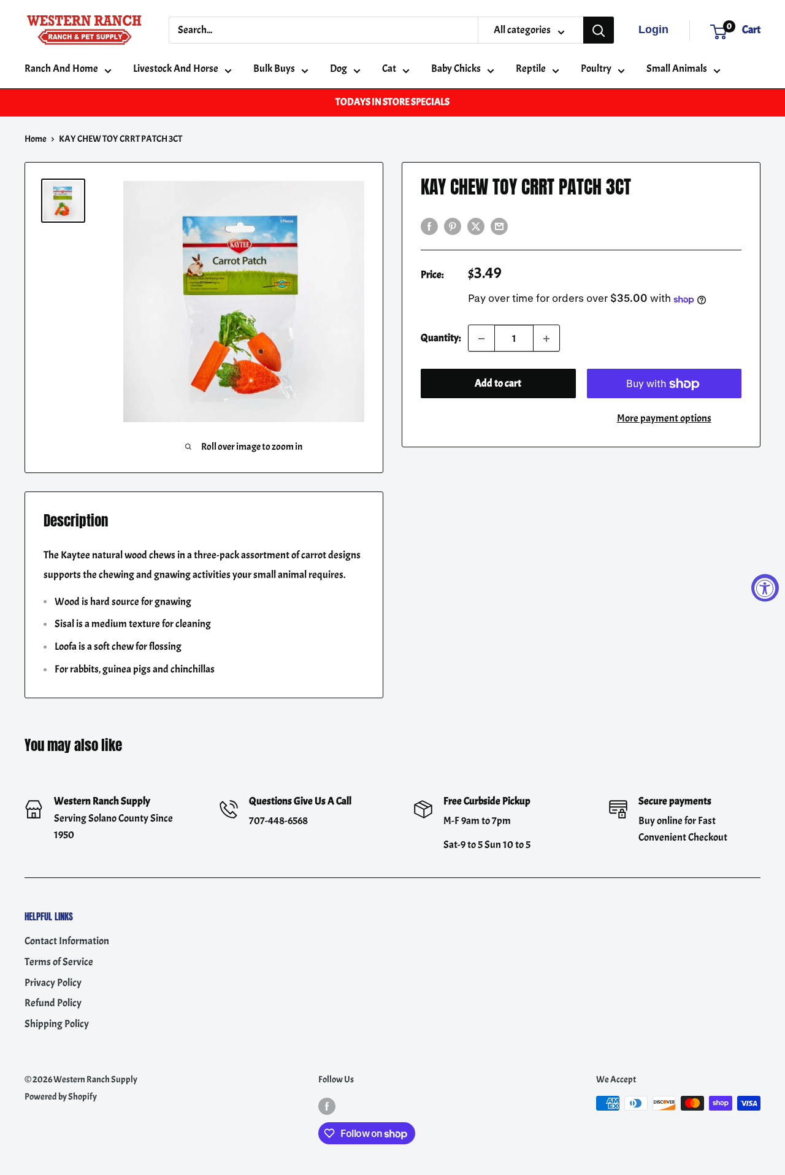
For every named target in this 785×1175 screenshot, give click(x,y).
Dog (338, 68)
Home (36, 139)
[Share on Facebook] (429, 224)
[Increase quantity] (546, 339)
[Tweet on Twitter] (475, 224)
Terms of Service (59, 961)
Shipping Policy (57, 1023)
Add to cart (498, 383)
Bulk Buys (274, 68)
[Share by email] (499, 224)
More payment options (664, 418)
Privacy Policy (53, 982)
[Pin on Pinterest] (452, 224)
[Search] (598, 30)
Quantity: (441, 338)
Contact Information (67, 940)
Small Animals (676, 68)
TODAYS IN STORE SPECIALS (392, 102)
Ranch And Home (61, 68)
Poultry (596, 68)
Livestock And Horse (175, 68)
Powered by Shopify (61, 1097)
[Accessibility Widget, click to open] (765, 587)
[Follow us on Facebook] (326, 1105)
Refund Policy (53, 1002)
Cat (389, 68)
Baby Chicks (456, 68)
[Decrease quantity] (481, 339)
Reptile (531, 68)
